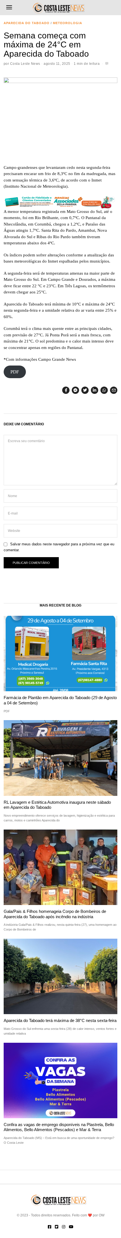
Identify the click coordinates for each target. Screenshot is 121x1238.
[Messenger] (75, 390)
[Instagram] (63, 1226)
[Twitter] (85, 390)
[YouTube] (71, 1226)
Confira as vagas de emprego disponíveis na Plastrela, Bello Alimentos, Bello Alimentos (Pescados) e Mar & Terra (59, 1127)
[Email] (113, 390)
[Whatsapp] (104, 390)
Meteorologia (67, 23)
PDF (14, 372)
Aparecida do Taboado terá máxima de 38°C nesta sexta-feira (60, 1020)
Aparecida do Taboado (27, 23)
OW (101, 1215)
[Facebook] (66, 390)
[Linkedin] (94, 390)
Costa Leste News (25, 64)
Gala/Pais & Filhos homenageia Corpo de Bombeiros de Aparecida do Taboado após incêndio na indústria (55, 914)
